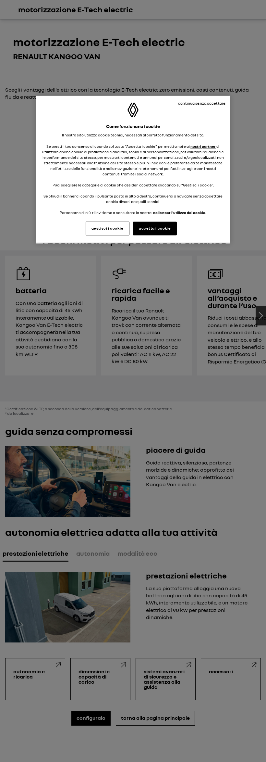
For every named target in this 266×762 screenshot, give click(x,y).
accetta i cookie (155, 228)
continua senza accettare (201, 103)
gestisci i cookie (107, 228)
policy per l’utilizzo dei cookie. (179, 212)
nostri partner (203, 146)
